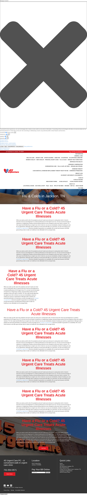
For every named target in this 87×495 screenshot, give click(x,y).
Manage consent (4, 494)
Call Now (43, 448)
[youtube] (7, 485)
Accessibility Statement (20, 490)
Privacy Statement (4, 149)
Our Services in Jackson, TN (66, 466)
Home (61, 463)
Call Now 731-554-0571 (77, 151)
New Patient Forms (64, 467)
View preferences (11, 146)
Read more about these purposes (8, 144)
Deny (6, 146)
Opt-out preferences (5, 148)
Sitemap (12, 490)
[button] (43, 65)
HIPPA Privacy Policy (65, 472)
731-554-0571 (10, 470)
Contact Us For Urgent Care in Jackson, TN (70, 469)
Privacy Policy (6, 490)
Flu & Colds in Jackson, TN (43, 196)
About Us (62, 464)
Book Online (10, 474)
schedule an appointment (22, 228)
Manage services (4, 141)
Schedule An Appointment (66, 470)
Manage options (4, 140)
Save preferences (19, 146)
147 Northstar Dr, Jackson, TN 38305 (15, 151)
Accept (2, 146)
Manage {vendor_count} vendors (8, 143)
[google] (11, 485)
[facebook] (4, 485)
